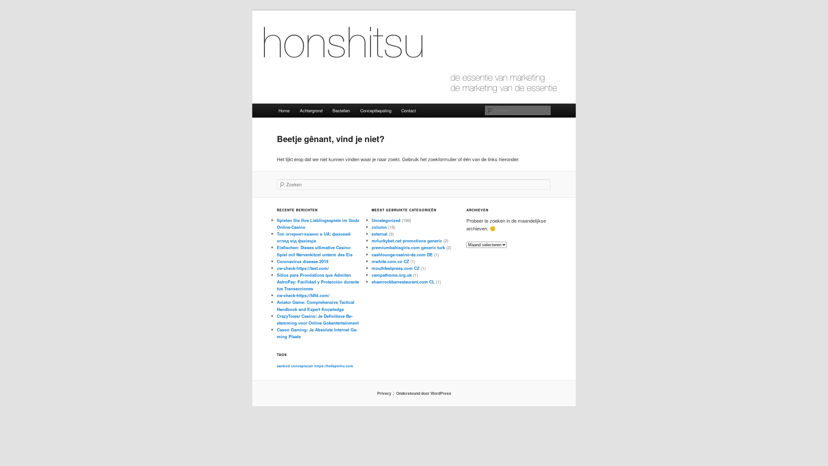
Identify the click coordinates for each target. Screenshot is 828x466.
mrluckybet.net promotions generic (407, 241)
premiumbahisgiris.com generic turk (408, 247)
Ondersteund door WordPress (423, 393)
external (379, 234)
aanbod (283, 365)
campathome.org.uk (392, 275)
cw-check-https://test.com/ (303, 268)
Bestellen (341, 110)
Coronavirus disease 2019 (302, 261)
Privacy (384, 393)
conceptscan (302, 365)
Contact (408, 110)
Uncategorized (386, 220)
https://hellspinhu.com (333, 365)
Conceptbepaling (375, 110)
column (379, 227)
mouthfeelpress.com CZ (395, 268)
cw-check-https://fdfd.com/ (303, 295)
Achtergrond (311, 110)
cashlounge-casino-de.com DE (402, 254)
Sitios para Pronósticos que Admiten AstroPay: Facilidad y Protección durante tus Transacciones (318, 282)
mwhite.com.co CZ (390, 261)
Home (283, 110)
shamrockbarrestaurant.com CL (403, 282)
